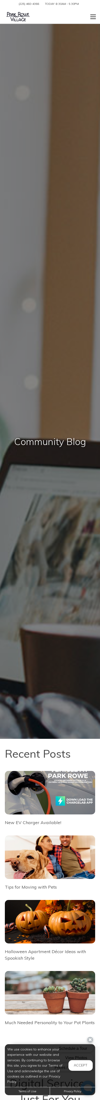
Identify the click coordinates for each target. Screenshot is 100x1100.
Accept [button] (80, 1065)
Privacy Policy (72, 1091)
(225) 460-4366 (29, 4)
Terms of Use (27, 1091)
